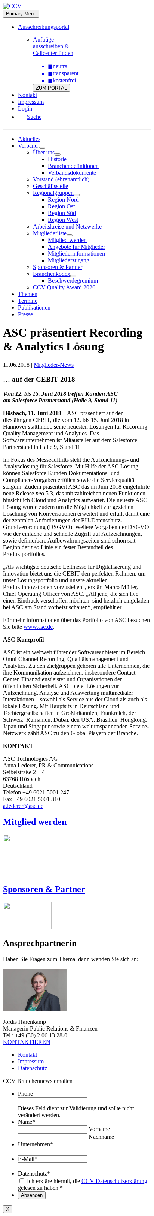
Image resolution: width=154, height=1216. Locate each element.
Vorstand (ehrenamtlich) (61, 179)
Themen (27, 294)
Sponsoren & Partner (57, 267)
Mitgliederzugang (68, 260)
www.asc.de (38, 627)
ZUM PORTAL (51, 88)
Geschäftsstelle (50, 186)
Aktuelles (29, 139)
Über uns (44, 152)
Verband (28, 145)
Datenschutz (32, 1068)
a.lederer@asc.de (23, 806)
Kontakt (27, 95)
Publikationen (34, 307)
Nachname (101, 1137)
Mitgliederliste (50, 233)
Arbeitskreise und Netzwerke (67, 226)
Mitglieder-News (54, 365)
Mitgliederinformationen (76, 253)
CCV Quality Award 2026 (64, 287)
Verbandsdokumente (72, 172)
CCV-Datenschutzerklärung (114, 1181)
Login (25, 108)
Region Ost (61, 206)
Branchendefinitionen (73, 166)
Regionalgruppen (53, 193)
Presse (25, 314)
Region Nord (63, 199)
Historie (57, 159)
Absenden (32, 1195)
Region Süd (62, 213)
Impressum (31, 102)
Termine (27, 301)
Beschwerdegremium (73, 280)
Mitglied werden (67, 240)
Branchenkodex (51, 274)
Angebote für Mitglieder (76, 247)
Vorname (99, 1129)
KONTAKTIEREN (26, 1042)
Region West (63, 220)
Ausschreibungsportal (43, 27)
